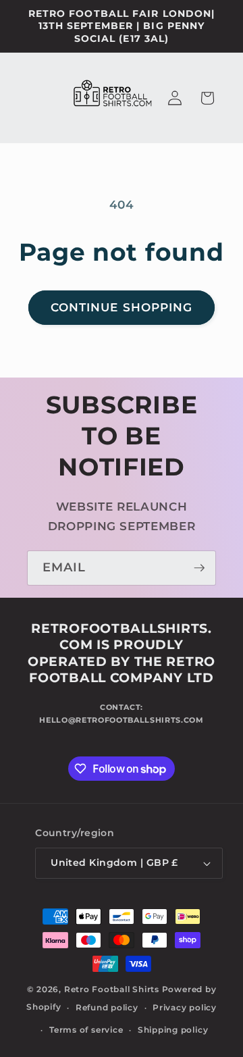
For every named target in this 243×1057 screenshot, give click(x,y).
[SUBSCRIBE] (199, 568)
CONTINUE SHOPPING (122, 307)
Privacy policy (185, 1007)
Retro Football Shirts (111, 989)
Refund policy (107, 1007)
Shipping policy (173, 1030)
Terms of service (86, 1030)
